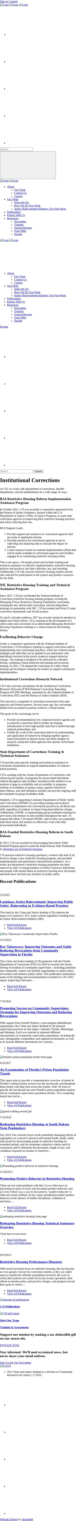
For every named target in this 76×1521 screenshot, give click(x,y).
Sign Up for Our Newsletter (15, 1362)
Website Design (8, 1519)
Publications (14, 211)
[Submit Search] (28, 165)
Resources (13, 218)
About (10, 186)
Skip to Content (8, 1)
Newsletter (20, 221)
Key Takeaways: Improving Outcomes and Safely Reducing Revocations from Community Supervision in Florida (36, 950)
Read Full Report (16, 924)
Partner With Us (16, 215)
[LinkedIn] (33, 88)
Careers (18, 196)
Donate (18, 234)
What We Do (21, 202)
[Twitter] (33, 34)
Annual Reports (23, 227)
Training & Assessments (14, 1327)
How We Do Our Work (27, 205)
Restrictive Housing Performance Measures (31, 1262)
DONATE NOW (9, 1345)
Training (19, 224)
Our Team (19, 189)
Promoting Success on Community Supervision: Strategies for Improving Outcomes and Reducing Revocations (36, 1012)
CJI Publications (10, 1306)
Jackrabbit (27, 1519)
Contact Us (20, 192)
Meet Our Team (9, 1320)
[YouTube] (33, 143)
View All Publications (19, 927)
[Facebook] (33, 61)
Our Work (12, 199)
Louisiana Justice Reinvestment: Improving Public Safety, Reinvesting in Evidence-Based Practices (36, 903)
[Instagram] (33, 115)
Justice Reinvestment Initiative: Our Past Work (40, 208)
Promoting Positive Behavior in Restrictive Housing (37, 1178)
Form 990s (20, 231)
